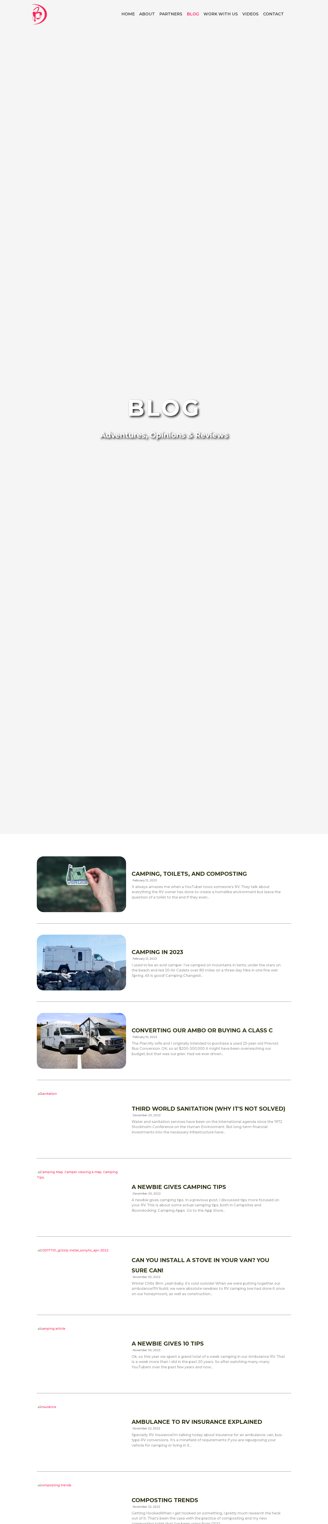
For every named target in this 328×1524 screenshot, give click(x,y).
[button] (295, 14)
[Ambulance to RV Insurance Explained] (81, 1432)
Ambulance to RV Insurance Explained (197, 1421)
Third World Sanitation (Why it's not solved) (208, 1108)
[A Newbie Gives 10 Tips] (81, 1354)
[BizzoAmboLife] (39, 14)
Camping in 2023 (157, 952)
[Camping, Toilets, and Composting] (81, 884)
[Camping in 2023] (81, 962)
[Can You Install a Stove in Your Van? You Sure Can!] (81, 1276)
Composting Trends (165, 1500)
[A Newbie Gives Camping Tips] (81, 1197)
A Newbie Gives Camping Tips (179, 1187)
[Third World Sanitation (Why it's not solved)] (81, 1119)
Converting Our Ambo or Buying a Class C (202, 1030)
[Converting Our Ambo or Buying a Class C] (81, 1041)
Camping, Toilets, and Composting (189, 873)
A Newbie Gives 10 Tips (168, 1343)
